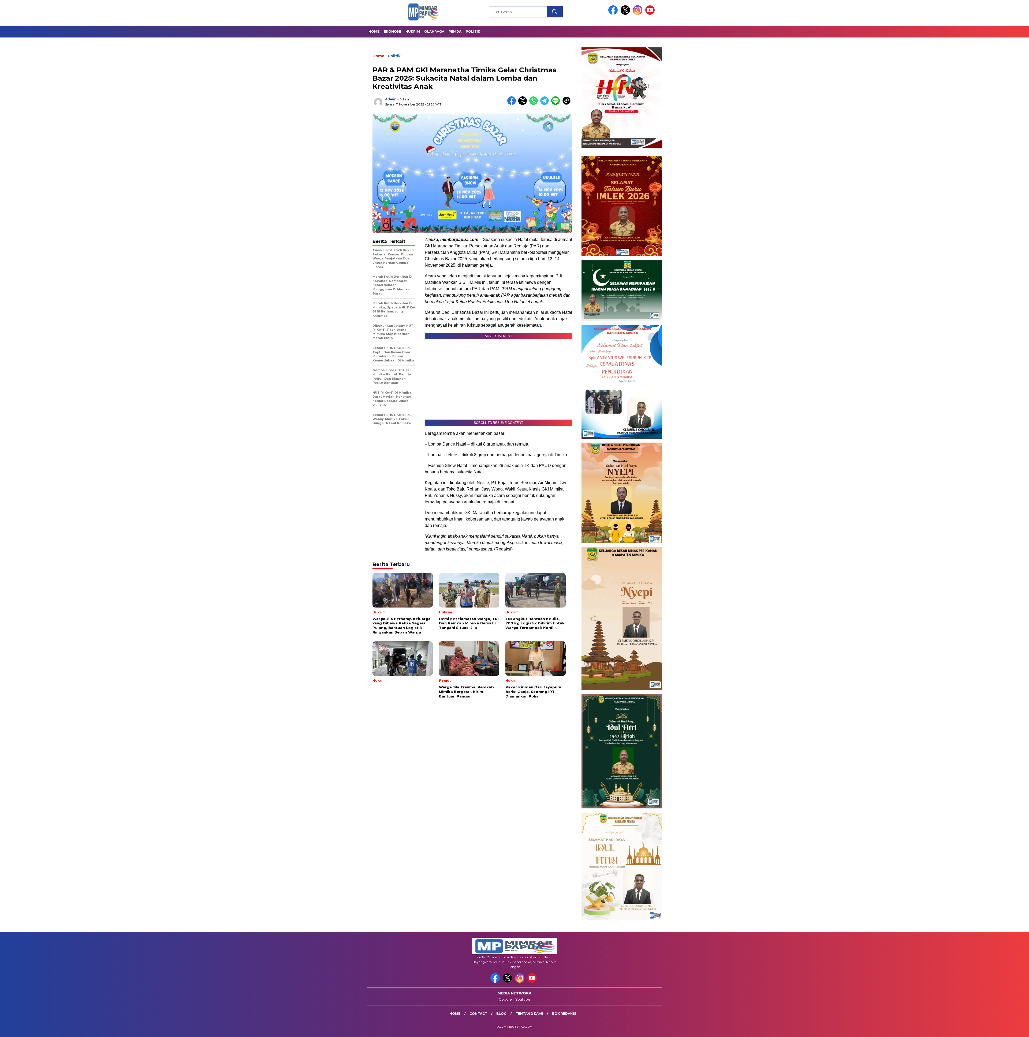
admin (391, 99)
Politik (473, 31)
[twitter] (626, 14)
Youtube (522, 999)
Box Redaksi (564, 1014)
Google (505, 999)
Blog (501, 1014)
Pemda (455, 31)
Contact (478, 1014)
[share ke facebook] (512, 104)
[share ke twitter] (523, 104)
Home (373, 31)
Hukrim (412, 31)
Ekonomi (392, 31)
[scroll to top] (994, 1028)
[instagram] (638, 14)
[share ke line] (556, 104)
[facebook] (614, 14)
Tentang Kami (529, 1014)
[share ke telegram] (545, 104)
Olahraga (434, 31)
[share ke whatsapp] (534, 104)
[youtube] (651, 14)
